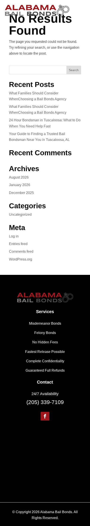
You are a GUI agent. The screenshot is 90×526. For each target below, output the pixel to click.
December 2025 (21, 193)
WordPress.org (20, 259)
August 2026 (19, 177)
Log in (14, 236)
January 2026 (19, 185)
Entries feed (18, 244)
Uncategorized (20, 214)
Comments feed (21, 251)
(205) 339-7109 (45, 402)
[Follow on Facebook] (45, 416)
